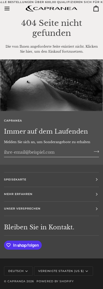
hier (29, 51)
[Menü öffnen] (11, 8)
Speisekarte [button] (15, 179)
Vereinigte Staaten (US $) (61, 271)
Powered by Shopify (55, 281)
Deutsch (16, 271)
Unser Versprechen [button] (22, 208)
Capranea (17, 281)
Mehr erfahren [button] (18, 194)
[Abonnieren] (95, 151)
